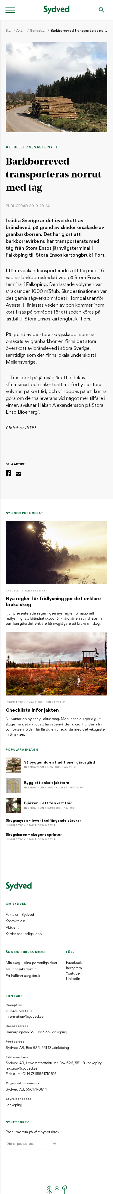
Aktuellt (21, 31)
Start (9, 31)
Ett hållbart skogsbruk (23, 976)
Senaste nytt (38, 31)
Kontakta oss (15, 921)
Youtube (73, 973)
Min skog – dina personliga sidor (31, 963)
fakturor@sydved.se (22, 1068)
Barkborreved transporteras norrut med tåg (79, 31)
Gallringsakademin (21, 969)
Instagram (74, 968)
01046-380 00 (19, 1011)
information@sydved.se (25, 1017)
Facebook (74, 963)
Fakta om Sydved (20, 915)
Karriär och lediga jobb (24, 934)
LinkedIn (73, 979)
